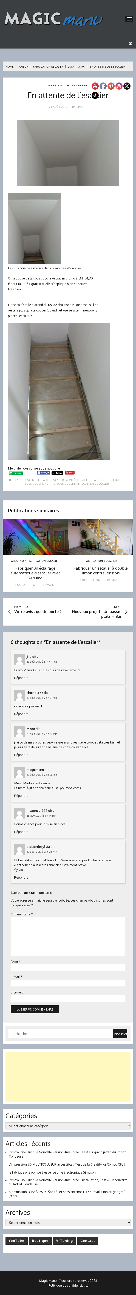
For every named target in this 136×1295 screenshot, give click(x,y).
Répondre (21, 678)
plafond (97, 479)
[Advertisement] (68, 1077)
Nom (15, 961)
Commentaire (22, 914)
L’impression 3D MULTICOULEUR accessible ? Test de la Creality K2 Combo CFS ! (67, 1164)
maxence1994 (37, 810)
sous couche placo (70, 483)
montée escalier (77, 479)
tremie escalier (98, 483)
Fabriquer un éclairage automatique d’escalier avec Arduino (35, 573)
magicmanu (35, 770)
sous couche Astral (40, 483)
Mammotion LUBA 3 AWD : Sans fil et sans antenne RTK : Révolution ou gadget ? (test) (67, 1194)
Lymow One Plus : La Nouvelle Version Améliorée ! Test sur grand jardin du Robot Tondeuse (67, 1154)
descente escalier (37, 479)
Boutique (40, 1241)
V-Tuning (64, 1241)
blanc (18, 479)
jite (29, 657)
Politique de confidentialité (69, 1285)
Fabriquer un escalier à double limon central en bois (101, 570)
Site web (17, 992)
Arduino (17, 561)
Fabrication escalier (68, 85)
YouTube (16, 1241)
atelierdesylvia (38, 847)
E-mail (16, 977)
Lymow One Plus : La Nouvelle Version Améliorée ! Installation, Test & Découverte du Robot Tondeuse (68, 1182)
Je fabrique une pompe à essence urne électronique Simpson (52, 1172)
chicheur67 (35, 693)
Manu (80, 106)
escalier (58, 479)
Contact (88, 1241)
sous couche (114, 479)
